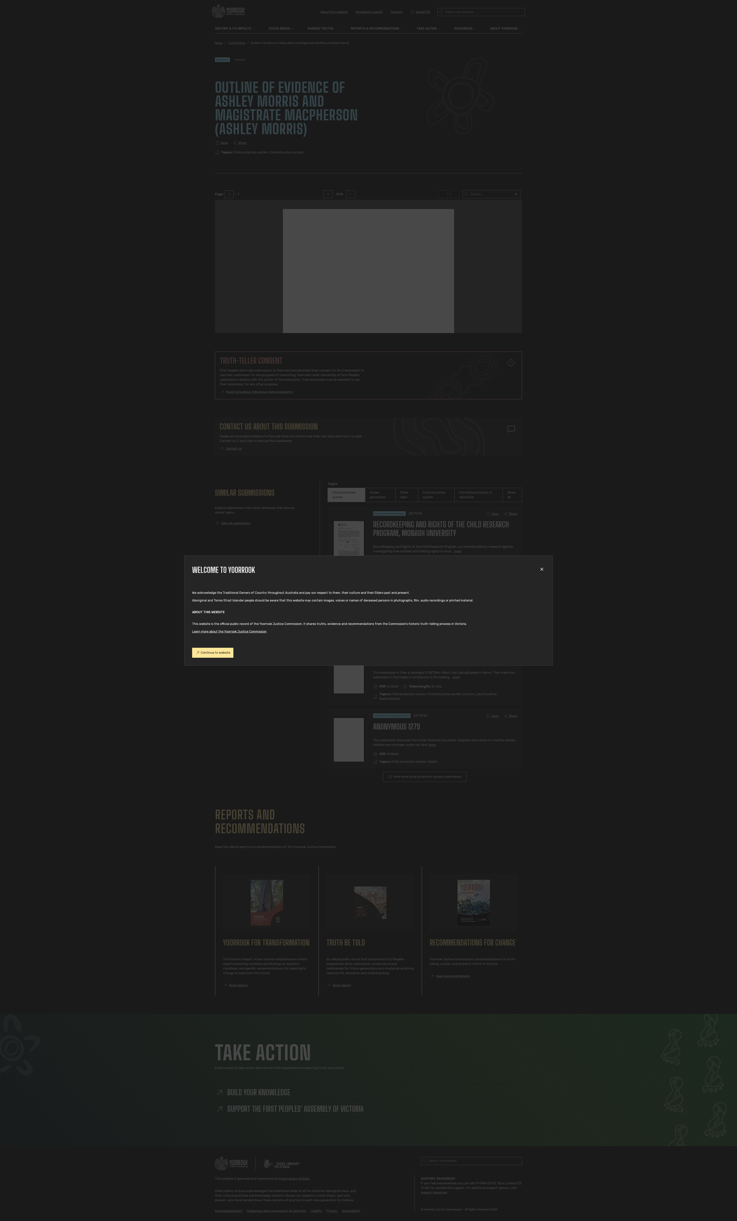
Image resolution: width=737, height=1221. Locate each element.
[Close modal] (542, 570)
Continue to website (215, 652)
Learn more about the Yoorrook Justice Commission (229, 631)
